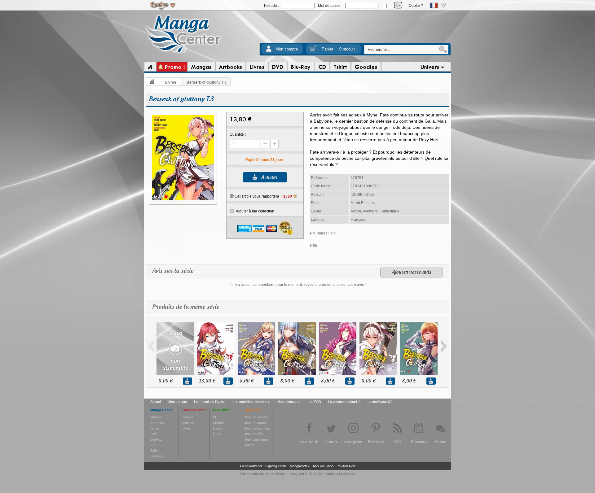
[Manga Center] (183, 53)
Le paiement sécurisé (344, 402)
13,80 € (207, 381)
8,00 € (165, 381)
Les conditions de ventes (251, 402)
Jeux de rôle (253, 434)
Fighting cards (276, 466)
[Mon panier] (313, 50)
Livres (170, 82)
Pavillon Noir (346, 466)
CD (152, 445)
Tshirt (154, 450)
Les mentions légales (210, 402)
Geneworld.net (251, 466)
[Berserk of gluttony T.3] (183, 199)
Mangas (156, 417)
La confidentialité (380, 402)
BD (215, 417)
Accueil (155, 402)
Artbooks (157, 423)
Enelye (281, 474)
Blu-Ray (156, 439)
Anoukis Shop (323, 466)
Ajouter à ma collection (254, 211)
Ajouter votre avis (411, 272)
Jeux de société (256, 417)
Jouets (249, 445)
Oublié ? (416, 5)
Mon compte (286, 49)
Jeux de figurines (257, 428)
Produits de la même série (185, 307)
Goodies (156, 456)
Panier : (338, 49)
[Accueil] (150, 66)
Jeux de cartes (255, 423)
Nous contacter (289, 402)
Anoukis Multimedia (340, 474)
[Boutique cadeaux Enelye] (232, 196)
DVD (153, 434)
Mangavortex (300, 466)
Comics (187, 417)
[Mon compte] (268, 50)
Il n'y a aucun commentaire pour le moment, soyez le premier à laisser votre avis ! (298, 284)
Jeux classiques (256, 439)
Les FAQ (314, 402)
